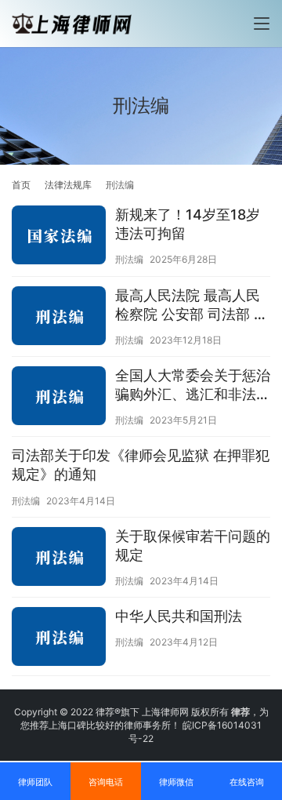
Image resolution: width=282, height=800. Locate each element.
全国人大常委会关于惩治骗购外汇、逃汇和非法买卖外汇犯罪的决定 (192, 385)
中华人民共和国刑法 (178, 616)
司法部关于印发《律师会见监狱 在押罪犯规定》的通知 (140, 464)
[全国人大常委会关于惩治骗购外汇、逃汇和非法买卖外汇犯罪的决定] (59, 397)
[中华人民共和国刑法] (59, 638)
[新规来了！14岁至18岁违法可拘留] (59, 236)
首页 (21, 185)
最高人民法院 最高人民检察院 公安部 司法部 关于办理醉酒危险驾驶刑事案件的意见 (192, 305)
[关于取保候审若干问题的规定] (59, 558)
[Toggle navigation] (261, 23)
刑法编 (129, 259)
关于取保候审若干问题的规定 (192, 545)
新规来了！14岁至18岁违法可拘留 (187, 224)
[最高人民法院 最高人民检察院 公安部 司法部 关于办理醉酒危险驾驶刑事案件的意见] (59, 317)
